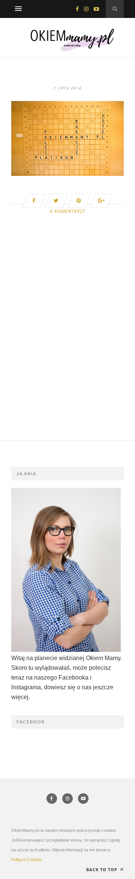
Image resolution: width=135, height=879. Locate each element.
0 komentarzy (67, 211)
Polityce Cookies (26, 859)
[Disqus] (67, 345)
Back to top (102, 869)
